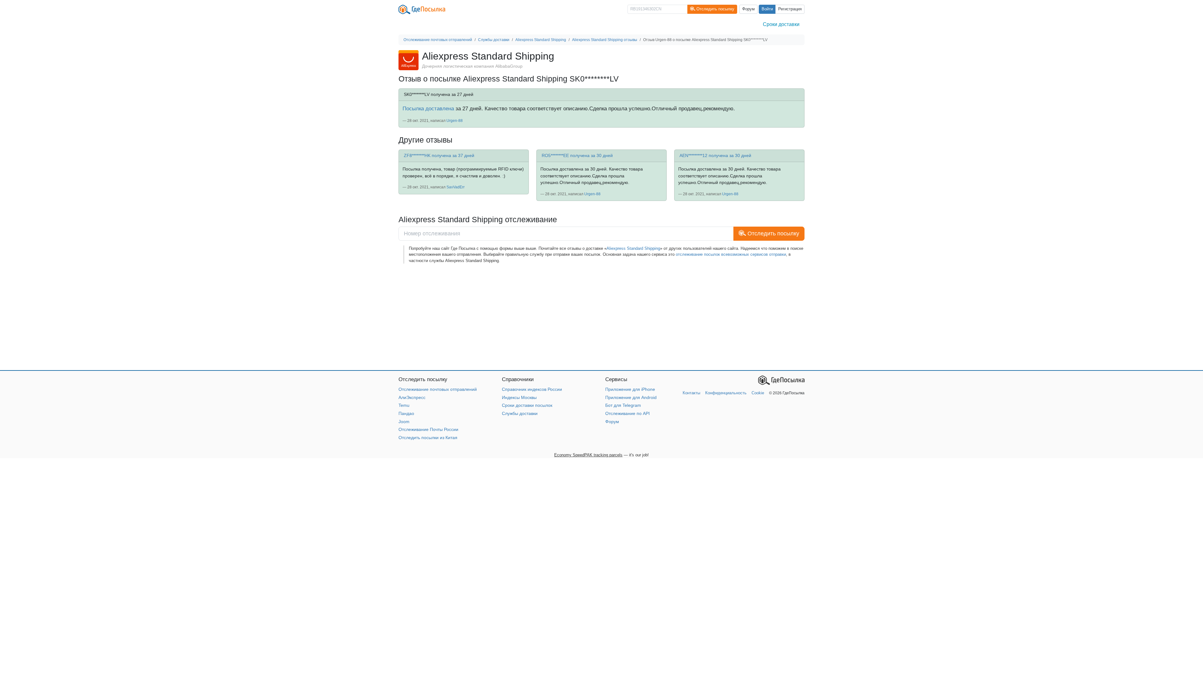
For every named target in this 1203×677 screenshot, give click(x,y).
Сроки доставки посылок (527, 405)
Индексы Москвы (519, 397)
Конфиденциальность (726, 393)
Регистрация (790, 9)
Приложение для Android (631, 397)
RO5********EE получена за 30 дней (577, 155)
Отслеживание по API (627, 413)
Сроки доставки (781, 24)
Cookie (758, 393)
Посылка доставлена (428, 108)
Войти (767, 9)
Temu (403, 405)
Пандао (406, 413)
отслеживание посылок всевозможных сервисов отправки (731, 254)
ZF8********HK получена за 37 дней (439, 155)
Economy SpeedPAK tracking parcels (588, 455)
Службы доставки (520, 413)
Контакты (691, 393)
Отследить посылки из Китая (427, 437)
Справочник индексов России (532, 389)
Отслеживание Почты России (428, 429)
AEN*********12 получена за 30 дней (715, 155)
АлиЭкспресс (411, 397)
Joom (403, 421)
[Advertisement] (586, 317)
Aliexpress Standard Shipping (633, 248)
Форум (748, 9)
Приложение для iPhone (630, 389)
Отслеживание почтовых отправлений (437, 389)
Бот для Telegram (623, 405)
